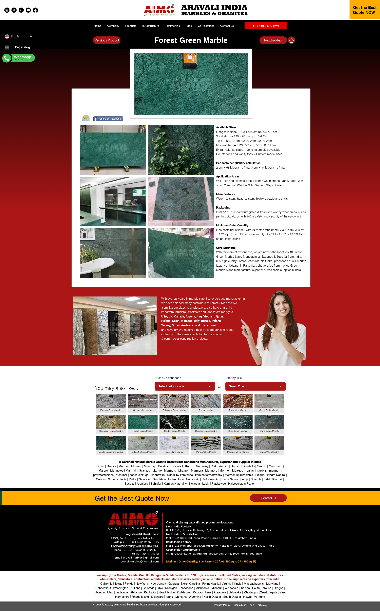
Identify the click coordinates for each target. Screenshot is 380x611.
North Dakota (212, 596)
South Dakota (232, 596)
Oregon (278, 588)
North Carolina (190, 583)
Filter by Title (233, 377)
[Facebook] (35, 10)
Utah (110, 592)
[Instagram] (7, 10)
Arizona (135, 588)
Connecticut (103, 588)
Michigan (171, 588)
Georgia (173, 583)
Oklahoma (184, 592)
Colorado (148, 588)
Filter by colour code (168, 377)
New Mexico (167, 592)
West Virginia (268, 592)
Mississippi (251, 592)
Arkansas (220, 592)
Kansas (198, 592)
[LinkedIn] (21, 10)
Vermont (259, 596)
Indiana (245, 588)
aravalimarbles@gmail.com (141, 557)
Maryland (272, 583)
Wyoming (195, 596)
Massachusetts (254, 583)
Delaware (157, 596)
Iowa (208, 592)
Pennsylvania (210, 583)
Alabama (136, 592)
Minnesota (202, 588)
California (106, 583)
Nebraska (235, 592)
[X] (14, 10)
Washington (120, 588)
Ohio (160, 588)
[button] (18, 48)
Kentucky (150, 592)
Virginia (226, 583)
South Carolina (261, 588)
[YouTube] (28, 10)
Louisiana (122, 592)
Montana (181, 596)
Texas (118, 583)
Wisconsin (231, 588)
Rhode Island (140, 596)
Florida (129, 583)
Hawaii (247, 596)
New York (142, 583)
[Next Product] (291, 40)
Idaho (169, 596)
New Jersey (158, 583)
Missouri (216, 588)
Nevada (100, 592)
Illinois (237, 583)
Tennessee (186, 588)
